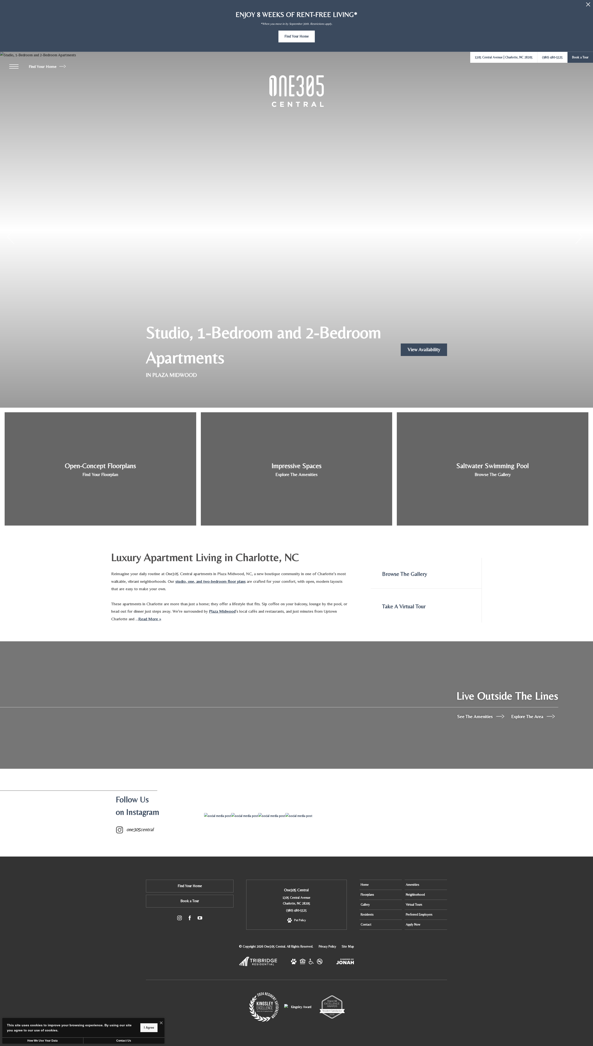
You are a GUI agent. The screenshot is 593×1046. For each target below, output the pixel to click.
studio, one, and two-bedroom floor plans (210, 581)
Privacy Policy (327, 946)
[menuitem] (381, 885)
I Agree (149, 1027)
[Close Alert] (588, 5)
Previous (11, 237)
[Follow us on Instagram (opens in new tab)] (179, 919)
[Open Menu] (14, 66)
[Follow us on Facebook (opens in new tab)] (189, 919)
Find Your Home (43, 66)
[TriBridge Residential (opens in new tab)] (258, 965)
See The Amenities (475, 716)
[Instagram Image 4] (298, 816)
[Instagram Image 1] (217, 816)
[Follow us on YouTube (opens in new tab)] (200, 919)
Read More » (149, 618)
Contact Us (123, 1040)
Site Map (348, 946)
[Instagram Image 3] (271, 816)
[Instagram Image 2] (244, 816)
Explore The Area (527, 716)
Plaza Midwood (222, 611)
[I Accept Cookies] (161, 1023)
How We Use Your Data (42, 1040)
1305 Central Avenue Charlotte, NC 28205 (296, 900)
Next (578, 237)
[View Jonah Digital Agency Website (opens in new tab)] (345, 962)
